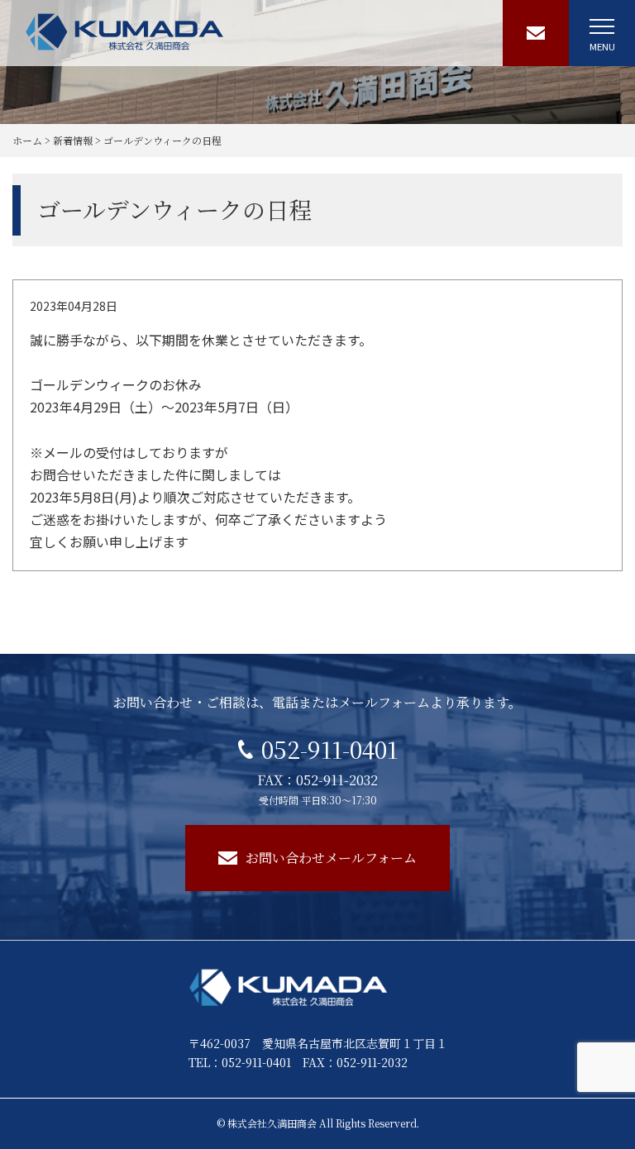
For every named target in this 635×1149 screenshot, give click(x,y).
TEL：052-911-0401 (240, 1062)
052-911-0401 (329, 748)
